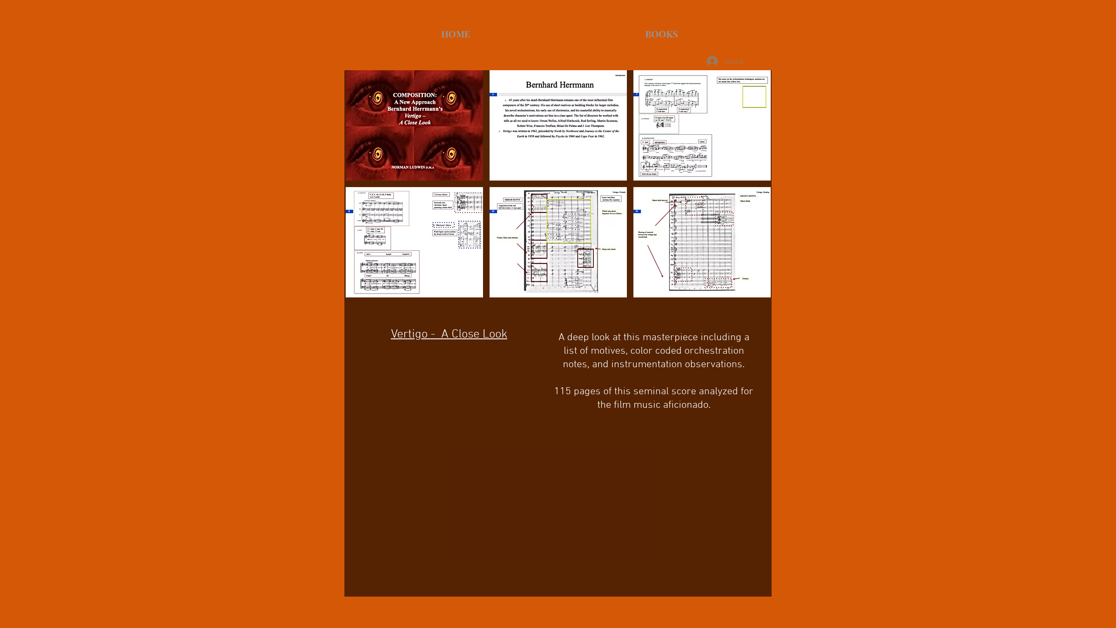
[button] (414, 125)
